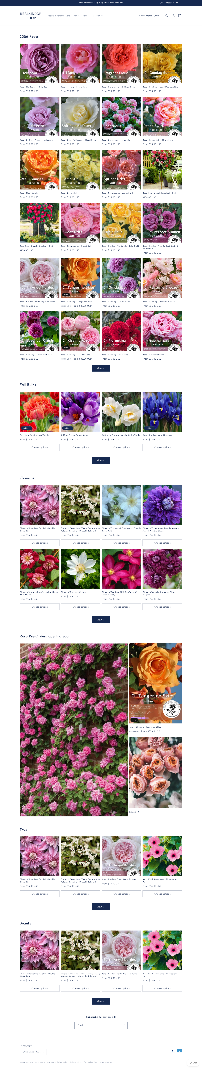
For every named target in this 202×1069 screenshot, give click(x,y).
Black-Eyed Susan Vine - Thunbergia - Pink (160, 880)
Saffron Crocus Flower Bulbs (74, 435)
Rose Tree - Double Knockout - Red (36, 246)
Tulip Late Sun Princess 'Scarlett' (35, 435)
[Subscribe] (124, 1025)
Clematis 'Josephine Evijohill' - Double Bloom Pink (37, 529)
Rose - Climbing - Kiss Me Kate (75, 355)
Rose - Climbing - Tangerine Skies (77, 302)
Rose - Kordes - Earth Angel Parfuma (37, 302)
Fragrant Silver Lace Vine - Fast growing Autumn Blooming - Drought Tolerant (80, 529)
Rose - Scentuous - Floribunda (116, 140)
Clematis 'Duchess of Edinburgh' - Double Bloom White (121, 529)
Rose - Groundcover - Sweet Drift (76, 246)
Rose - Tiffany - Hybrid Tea (74, 87)
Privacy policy (75, 1062)
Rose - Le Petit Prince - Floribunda (36, 140)
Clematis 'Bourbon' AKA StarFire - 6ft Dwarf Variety (120, 593)
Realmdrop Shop (32, 1062)
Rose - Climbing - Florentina (115, 355)
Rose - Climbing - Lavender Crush (36, 355)
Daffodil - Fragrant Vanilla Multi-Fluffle (121, 435)
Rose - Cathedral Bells (153, 355)
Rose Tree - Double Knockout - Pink (159, 193)
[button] (86, 16)
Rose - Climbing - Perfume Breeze (159, 302)
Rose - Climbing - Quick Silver (116, 302)
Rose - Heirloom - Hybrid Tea (33, 87)
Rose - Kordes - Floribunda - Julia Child (120, 246)
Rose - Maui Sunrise (29, 193)
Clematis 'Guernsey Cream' (73, 592)
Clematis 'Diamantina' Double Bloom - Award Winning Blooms (161, 529)
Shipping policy (106, 1062)
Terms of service (90, 1062)
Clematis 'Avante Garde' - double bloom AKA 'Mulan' (39, 593)
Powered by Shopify (46, 1062)
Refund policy (62, 1062)
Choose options (39, 447)
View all (101, 368)
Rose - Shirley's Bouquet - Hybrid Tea (78, 140)
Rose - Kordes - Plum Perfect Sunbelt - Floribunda (161, 247)
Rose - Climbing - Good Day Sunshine (160, 87)
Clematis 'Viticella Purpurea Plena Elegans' (159, 593)
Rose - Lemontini (69, 193)
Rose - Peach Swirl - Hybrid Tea (158, 140)
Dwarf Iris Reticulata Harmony (157, 435)
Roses (132, 812)
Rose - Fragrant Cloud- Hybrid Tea (118, 87)
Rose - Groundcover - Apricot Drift (118, 193)
